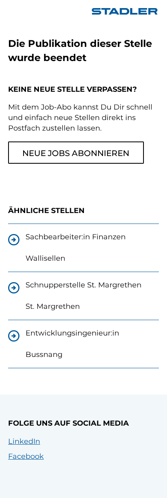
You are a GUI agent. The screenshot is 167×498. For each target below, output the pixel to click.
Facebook (26, 456)
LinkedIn (24, 441)
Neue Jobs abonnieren (75, 153)
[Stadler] (124, 11)
